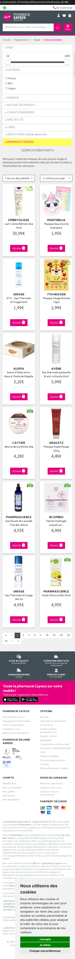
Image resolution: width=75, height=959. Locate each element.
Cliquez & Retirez (19, 662)
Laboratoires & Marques (53, 721)
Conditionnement (21, 112)
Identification (10, 784)
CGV (42, 753)
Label (11, 127)
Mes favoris (9, 796)
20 (61, 635)
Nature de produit (21, 105)
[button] (19, 178)
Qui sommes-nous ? (14, 717)
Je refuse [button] (45, 944)
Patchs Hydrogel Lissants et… (56, 523)
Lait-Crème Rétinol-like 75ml (19, 226)
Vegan (12, 89)
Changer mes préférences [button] (45, 950)
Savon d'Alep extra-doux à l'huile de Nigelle (18, 375)
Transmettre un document (54, 745)
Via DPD (19, 676)
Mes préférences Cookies (54, 769)
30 (6, 641)
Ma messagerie (11, 800)
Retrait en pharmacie (51, 784)
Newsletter (46, 741)
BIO (10, 84)
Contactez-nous (11, 729)
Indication (27, 134)
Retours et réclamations (16, 733)
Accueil (6, 40)
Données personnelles (52, 761)
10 (47, 635)
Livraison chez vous (51, 788)
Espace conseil (48, 736)
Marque (13, 98)
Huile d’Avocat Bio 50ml (56, 596)
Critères (13, 70)
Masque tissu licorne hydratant (56, 226)
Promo (12, 79)
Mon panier (9, 792)
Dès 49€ (56, 663)
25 (68, 635)
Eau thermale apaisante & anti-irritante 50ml (56, 375)
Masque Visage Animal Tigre (56, 301)
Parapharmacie (21, 40)
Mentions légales (49, 757)
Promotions (46, 725)
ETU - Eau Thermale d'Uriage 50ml (19, 301)
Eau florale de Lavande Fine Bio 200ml (18, 523)
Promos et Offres (20, 142)
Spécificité (15, 120)
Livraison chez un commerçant (49, 793)
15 (54, 635)
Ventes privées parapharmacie (48, 731)
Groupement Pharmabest (16, 721)
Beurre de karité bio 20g (19, 447)
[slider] (8, 62)
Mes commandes (12, 788)
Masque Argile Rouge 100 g (56, 449)
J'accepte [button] (45, 939)
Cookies (44, 765)
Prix (10, 48)
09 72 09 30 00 (56, 676)
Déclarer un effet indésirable (55, 749)
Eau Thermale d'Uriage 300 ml (19, 598)
